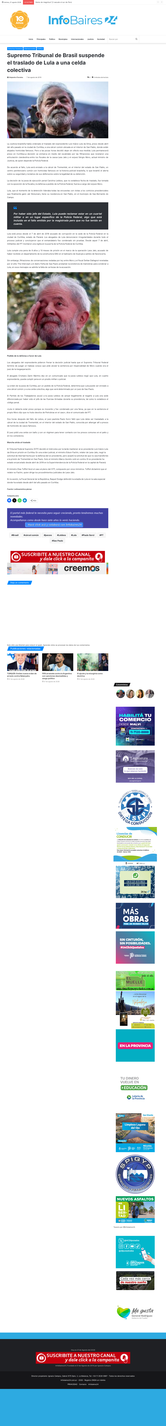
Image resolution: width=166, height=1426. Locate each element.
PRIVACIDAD (72, 1384)
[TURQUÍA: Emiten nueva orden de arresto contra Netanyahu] (22, 662)
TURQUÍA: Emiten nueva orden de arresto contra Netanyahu (59, 2)
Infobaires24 (93, 1384)
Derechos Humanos (15, 49)
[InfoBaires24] (83, 20)
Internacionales (77, 39)
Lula (74, 535)
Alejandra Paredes (16, 77)
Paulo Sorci (88, 535)
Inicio (31, 39)
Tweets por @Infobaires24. (124, 1227)
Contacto (83, 1384)
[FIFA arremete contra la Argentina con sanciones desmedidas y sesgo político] (57, 662)
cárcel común (32, 535)
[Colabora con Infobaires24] (57, 518)
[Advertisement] (78, 1407)
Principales (41, 39)
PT (102, 535)
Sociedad (101, 39)
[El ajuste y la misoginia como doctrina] (92, 662)
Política (52, 39)
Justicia (90, 39)
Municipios (63, 39)
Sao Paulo (58, 540)
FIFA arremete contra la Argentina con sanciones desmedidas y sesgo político (57, 675)
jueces (48, 535)
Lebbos (62, 535)
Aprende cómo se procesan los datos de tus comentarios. (66, 645)
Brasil (15, 535)
